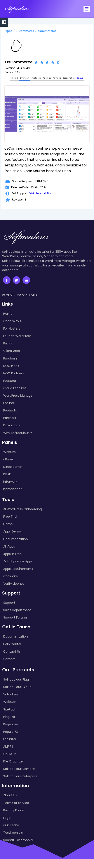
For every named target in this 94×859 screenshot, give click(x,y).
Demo (80, 78)
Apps (8, 31)
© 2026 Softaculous (19, 295)
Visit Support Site (40, 193)
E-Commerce (25, 31)
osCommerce (47, 31)
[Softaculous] (16, 9)
